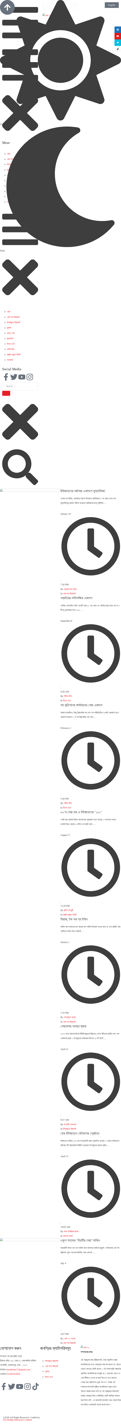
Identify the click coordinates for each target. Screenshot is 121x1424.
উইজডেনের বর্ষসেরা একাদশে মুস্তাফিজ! (82, 491)
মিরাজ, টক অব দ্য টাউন (74, 919)
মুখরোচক (10, 338)
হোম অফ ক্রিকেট (51, 1366)
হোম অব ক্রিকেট (13, 317)
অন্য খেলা (11, 333)
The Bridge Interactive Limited (17, 1420)
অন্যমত (10, 360)
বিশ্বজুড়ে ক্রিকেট (13, 322)
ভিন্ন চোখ (11, 344)
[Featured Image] (30, 491)
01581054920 (13, 1374)
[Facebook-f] (6, 377)
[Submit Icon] (6, 393)
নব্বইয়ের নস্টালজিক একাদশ (76, 598)
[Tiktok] (35, 1386)
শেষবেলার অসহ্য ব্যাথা (73, 1026)
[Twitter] (14, 377)
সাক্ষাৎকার (10, 349)
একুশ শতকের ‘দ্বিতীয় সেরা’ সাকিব (80, 1240)
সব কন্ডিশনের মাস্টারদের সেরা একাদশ (81, 705)
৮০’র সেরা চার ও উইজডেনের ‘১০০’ (81, 812)
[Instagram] (29, 377)
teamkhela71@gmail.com (18, 1369)
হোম (8, 311)
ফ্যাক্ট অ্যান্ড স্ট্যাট (14, 354)
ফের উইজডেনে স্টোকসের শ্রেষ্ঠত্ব (79, 1133)
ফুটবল (9, 328)
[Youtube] (22, 377)
